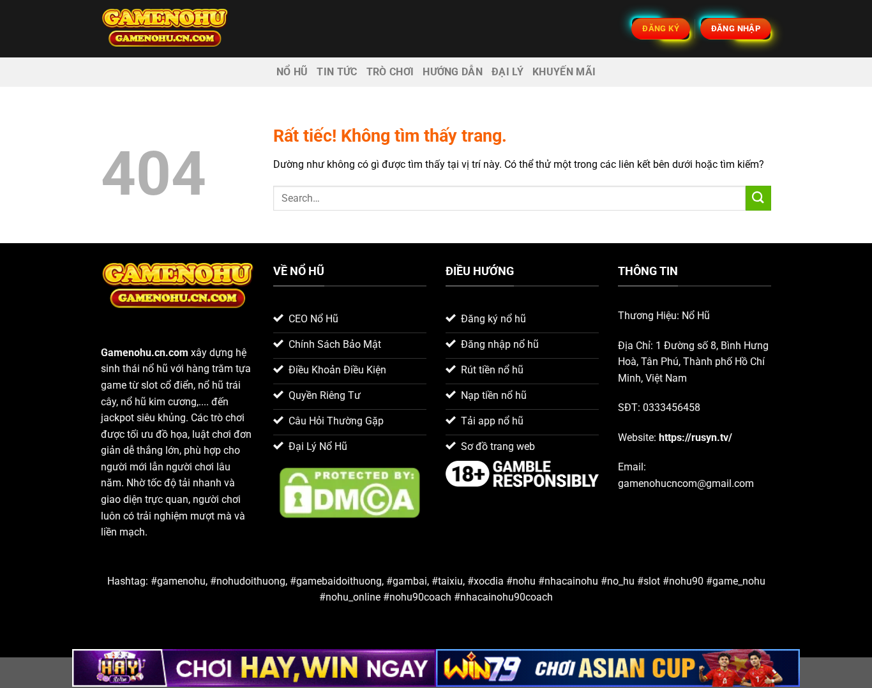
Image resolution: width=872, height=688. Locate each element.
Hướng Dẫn (453, 72)
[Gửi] (758, 198)
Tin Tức (337, 72)
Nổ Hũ (292, 72)
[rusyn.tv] (165, 28)
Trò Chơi (390, 72)
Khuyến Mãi (564, 72)
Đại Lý (507, 72)
